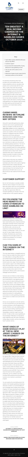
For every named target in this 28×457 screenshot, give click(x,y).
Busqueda (21, 9)
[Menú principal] (23, 3)
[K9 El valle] (9, 6)
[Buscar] (18, 3)
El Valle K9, (6, 453)
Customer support (9, 63)
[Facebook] (14, 450)
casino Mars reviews (8, 128)
